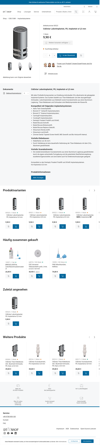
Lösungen (27, 12)
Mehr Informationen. (61, 441)
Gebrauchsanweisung (13, 93)
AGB (67, 429)
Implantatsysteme (24, 18)
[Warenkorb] (96, 12)
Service (36, 12)
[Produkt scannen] (83, 12)
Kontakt (5, 420)
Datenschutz (74, 429)
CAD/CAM (12, 18)
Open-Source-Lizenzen (88, 429)
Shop (19, 12)
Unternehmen (46, 12)
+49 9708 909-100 (9, 417)
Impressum (60, 429)
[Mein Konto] (89, 12)
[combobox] (74, 6)
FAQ (4, 423)
